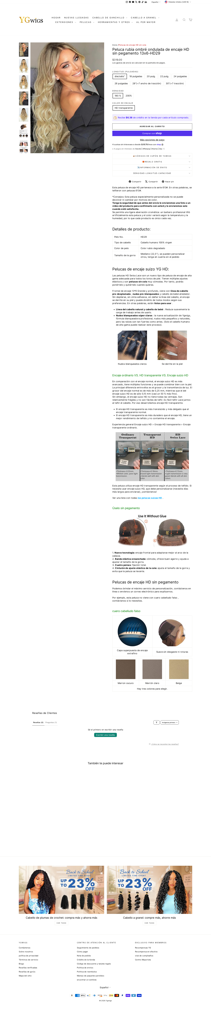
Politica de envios (85, 967)
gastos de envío (123, 63)
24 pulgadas (180, 76)
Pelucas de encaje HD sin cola (132, 45)
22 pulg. (164, 76)
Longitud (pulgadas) (125, 72)
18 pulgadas (135, 76)
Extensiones (64, 22)
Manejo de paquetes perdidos (90, 976)
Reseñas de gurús (27, 972)
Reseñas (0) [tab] (38, 722)
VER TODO (61, 923)
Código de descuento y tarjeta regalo (94, 964)
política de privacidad (28, 955)
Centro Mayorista (143, 960)
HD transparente (124, 108)
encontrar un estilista (86, 980)
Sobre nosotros (26, 951)
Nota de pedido (84, 955)
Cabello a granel (144, 17)
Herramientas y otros (114, 22)
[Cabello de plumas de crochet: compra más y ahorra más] (61, 890)
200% (129, 95)
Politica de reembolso (87, 972)
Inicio (114, 45)
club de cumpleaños (144, 955)
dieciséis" (120, 76)
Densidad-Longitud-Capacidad (152, 173)
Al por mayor (145, 22)
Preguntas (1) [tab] (51, 722)
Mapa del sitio (25, 976)
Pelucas (86, 22)
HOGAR (56, 17)
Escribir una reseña (105, 735)
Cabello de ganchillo (108, 17)
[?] (164, 149)
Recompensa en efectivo (146, 951)
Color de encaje (122, 103)
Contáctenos (24, 948)
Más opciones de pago (152, 140)
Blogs (21, 964)
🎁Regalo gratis (152, 162)
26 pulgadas (121, 83)
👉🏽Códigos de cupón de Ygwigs (152, 156)
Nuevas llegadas (76, 17)
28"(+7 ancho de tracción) (146, 83)
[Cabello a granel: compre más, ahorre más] (149, 890)
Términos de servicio (28, 960)
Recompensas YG (143, 948)
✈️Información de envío (152, 167)
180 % (118, 95)
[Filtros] (156, 722)
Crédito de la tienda (86, 960)
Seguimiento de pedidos (88, 948)
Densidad (118, 91)
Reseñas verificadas (28, 967)
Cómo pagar (82, 951)
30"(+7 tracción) (175, 83)
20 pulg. (151, 76)
